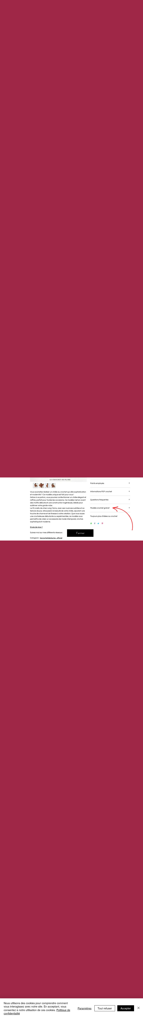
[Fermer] (138, 1008)
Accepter (125, 1008)
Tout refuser (105, 1008)
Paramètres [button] (84, 1008)
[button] (80, 533)
